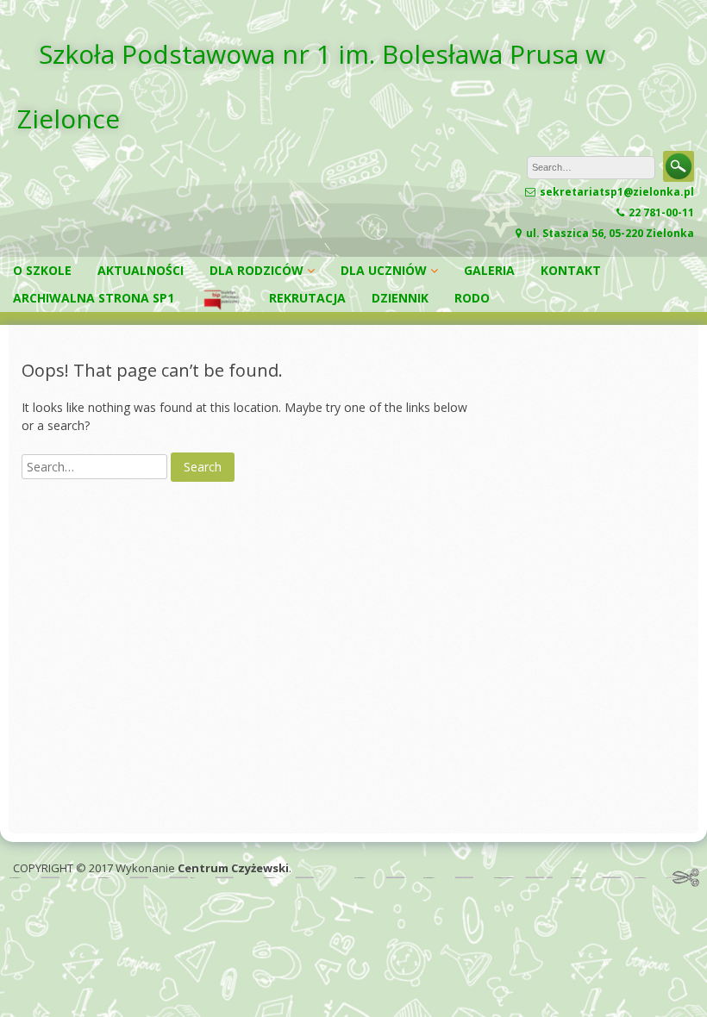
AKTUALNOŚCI (140, 270)
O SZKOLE (42, 270)
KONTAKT (571, 270)
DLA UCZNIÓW (384, 270)
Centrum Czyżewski (233, 868)
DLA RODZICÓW (256, 270)
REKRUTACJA (307, 298)
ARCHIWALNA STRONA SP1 (93, 298)
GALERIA (489, 270)
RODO (472, 298)
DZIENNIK (400, 298)
